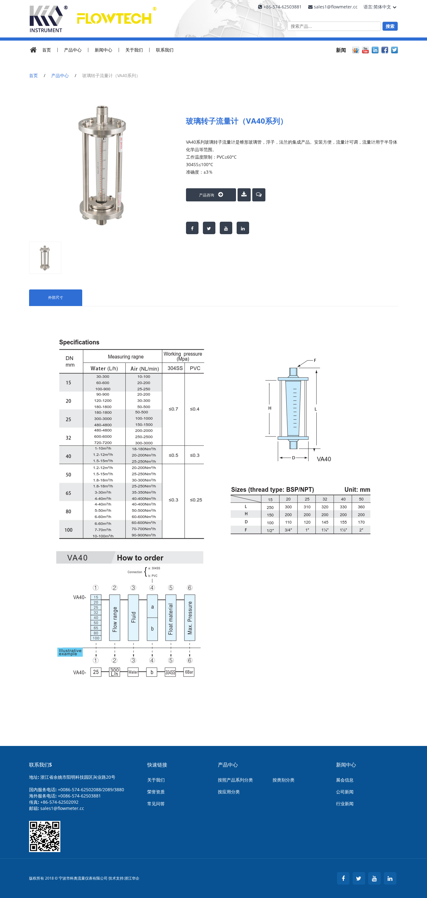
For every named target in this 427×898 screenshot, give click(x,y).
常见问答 (156, 804)
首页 (46, 50)
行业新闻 (345, 804)
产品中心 (73, 50)
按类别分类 (283, 780)
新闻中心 (103, 50)
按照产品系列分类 (235, 780)
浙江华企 (131, 878)
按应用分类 (229, 792)
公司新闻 (345, 792)
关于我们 (134, 50)
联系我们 (164, 50)
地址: (72, 777)
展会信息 (345, 780)
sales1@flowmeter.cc (62, 808)
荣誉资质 (156, 792)
